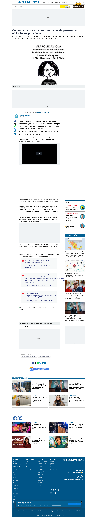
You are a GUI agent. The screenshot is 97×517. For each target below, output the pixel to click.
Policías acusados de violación (29, 356)
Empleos (40, 466)
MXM (44, 2)
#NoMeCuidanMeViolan (42, 260)
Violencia (45, 510)
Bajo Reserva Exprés (71, 205)
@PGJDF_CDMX (43, 280)
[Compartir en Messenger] (15, 129)
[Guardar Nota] (15, 134)
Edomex (52, 461)
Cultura (15, 490)
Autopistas (28, 469)
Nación (14, 461)
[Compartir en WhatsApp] (15, 126)
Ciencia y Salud (17, 494)
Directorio (18, 510)
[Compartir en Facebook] (15, 121)
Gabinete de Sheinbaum (16, 472)
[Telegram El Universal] (51, 490)
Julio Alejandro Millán (71, 213)
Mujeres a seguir (17, 464)
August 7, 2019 (46, 285)
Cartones (15, 483)
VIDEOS (47, 2)
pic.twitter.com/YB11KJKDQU (33, 262)
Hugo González (69, 224)
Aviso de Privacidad (58, 510)
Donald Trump (16, 475)
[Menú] (14, 2)
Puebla (52, 464)
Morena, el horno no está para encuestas (72, 208)
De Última (28, 466)
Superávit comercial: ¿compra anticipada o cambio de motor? (71, 218)
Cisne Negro (28, 472)
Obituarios (40, 467)
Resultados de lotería (41, 484)
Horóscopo (40, 482)
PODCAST (52, 2)
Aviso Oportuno (41, 464)
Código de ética (38, 510)
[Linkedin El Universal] (55, 493)
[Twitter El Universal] (55, 490)
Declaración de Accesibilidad (75, 510)
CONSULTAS (64, 2)
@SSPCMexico (46, 278)
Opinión (68, 202)
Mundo (14, 474)
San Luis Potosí (54, 469)
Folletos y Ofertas (42, 463)
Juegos (39, 479)
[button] (78, 6)
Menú (14, 499)
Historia (65, 510)
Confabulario (16, 491)
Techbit (15, 498)
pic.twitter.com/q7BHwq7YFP (33, 297)
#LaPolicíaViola (29, 282)
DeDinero (40, 475)
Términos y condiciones (46, 511)
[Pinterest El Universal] (53, 493)
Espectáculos (16, 488)
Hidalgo (52, 466)
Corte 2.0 (15, 463)
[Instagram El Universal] (51, 493)
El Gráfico (40, 472)
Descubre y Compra (42, 461)
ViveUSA (40, 477)
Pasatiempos (41, 480)
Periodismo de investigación (16, 467)
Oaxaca (52, 463)
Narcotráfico (16, 480)
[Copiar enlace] (15, 131)
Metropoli (15, 477)
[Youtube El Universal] (58, 490)
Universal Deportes (17, 486)
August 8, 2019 (29, 267)
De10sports (40, 474)
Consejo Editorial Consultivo (27, 510)
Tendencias (16, 493)
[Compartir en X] (15, 124)
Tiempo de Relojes (30, 471)
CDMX (20, 112)
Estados (15, 479)
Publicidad (50, 510)
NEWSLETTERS (58, 2)
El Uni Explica (16, 469)
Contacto (54, 511)
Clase (27, 461)
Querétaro (52, 467)
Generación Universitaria (41, 470)
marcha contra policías (44, 356)
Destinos (28, 467)
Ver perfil (22, 116)
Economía (15, 485)
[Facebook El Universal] (53, 490)
